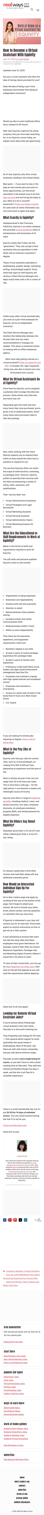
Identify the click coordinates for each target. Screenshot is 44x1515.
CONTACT (22, 1485)
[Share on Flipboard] (15, 1220)
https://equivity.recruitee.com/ (19, 967)
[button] (32, 10)
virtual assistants (24, 230)
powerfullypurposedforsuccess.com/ (19, 1185)
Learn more (18, 64)
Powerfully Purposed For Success (20, 1171)
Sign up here (9, 197)
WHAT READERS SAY (22, 1481)
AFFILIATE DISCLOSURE (22, 1502)
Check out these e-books (26, 204)
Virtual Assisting (31, 1271)
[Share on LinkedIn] (25, 1220)
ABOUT (22, 1477)
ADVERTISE (22, 1489)
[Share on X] (20, 1220)
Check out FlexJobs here (15, 1125)
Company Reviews (14, 1271)
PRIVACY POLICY (22, 1498)
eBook (15, 1167)
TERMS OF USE (22, 1494)
